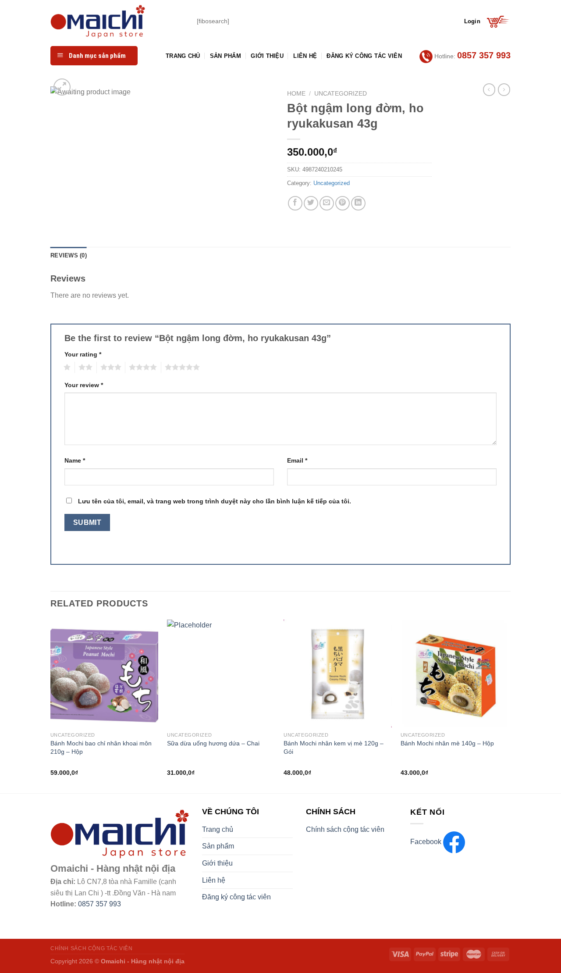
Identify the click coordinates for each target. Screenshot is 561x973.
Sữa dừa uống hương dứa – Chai (213, 743)
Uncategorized (340, 93)
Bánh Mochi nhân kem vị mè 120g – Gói (333, 747)
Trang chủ (183, 56)
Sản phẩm (225, 56)
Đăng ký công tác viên (364, 56)
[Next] (508, 706)
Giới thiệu (267, 56)
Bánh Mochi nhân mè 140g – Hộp (447, 743)
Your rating (82, 354)
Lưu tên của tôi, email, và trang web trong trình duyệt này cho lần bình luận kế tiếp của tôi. (214, 501)
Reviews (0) (68, 255)
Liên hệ (305, 56)
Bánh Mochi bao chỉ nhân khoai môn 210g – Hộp (101, 747)
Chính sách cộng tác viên (345, 829)
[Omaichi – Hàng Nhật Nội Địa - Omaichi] (117, 21)
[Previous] (50, 706)
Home (296, 93)
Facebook (426, 841)
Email (297, 460)
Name (74, 460)
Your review (83, 384)
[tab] (68, 255)
